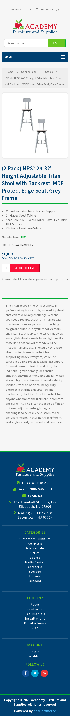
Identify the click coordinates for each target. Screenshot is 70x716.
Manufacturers (35, 623)
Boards (35, 557)
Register (16, 9)
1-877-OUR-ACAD (35, 483)
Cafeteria (35, 567)
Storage (35, 571)
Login (35, 651)
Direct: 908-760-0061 (35, 489)
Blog (35, 627)
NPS (24, 237)
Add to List (25, 268)
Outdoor (35, 581)
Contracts (35, 609)
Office (35, 553)
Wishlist (35, 656)
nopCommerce (44, 711)
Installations (35, 618)
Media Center (35, 562)
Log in (28, 9)
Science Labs (35, 548)
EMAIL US (35, 495)
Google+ (44, 673)
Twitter (35, 673)
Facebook (25, 673)
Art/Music (35, 543)
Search (56, 43)
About (35, 604)
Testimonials (35, 613)
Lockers (35, 576)
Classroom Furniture (35, 539)
